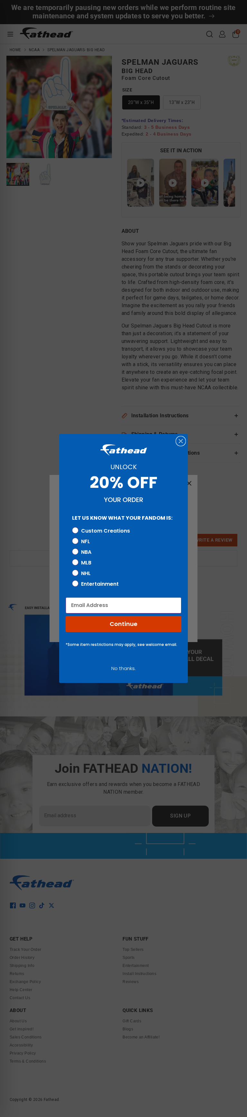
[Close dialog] (180, 441)
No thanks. (123, 668)
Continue (123, 624)
